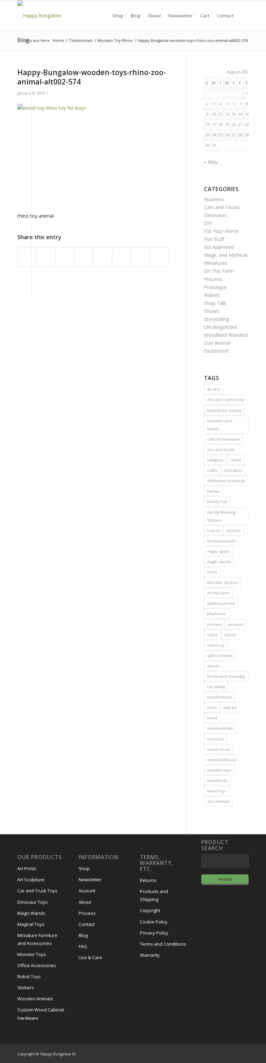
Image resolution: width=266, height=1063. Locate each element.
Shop (84, 868)
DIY (208, 223)
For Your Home (221, 231)
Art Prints (26, 868)
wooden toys (219, 770)
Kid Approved (219, 247)
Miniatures (216, 263)
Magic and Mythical (225, 255)
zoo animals (218, 801)
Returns (148, 880)
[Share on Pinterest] (65, 257)
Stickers (25, 987)
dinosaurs (233, 470)
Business (214, 199)
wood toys (216, 790)
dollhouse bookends (226, 480)
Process (213, 279)
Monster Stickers (222, 582)
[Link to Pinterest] (243, 1053)
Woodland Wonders (226, 335)
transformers (219, 697)
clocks (235, 459)
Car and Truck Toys (37, 891)
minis (212, 572)
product (235, 624)
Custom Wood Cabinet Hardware (40, 1014)
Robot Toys (29, 976)
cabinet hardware (223, 439)
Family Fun (217, 501)
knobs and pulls (221, 540)
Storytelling (216, 319)
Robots (212, 295)
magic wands (219, 561)
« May (211, 162)
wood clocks (218, 749)
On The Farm (219, 271)
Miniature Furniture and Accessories (37, 939)
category (215, 459)
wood (212, 717)
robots (230, 634)
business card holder (219, 424)
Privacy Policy (154, 933)
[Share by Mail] (159, 257)
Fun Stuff (214, 239)
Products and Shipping (154, 895)
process (214, 624)
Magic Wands (31, 913)
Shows (211, 311)
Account (87, 891)
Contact (87, 924)
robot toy (215, 645)
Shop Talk (215, 303)
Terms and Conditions (163, 944)
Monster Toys (31, 954)
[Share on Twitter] (46, 257)
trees (212, 707)
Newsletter (90, 879)
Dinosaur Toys (32, 902)
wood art (215, 738)
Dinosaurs (215, 215)
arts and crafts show (225, 399)
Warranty (150, 955)
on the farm (218, 592)
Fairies (213, 491)
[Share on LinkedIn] (83, 257)
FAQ (83, 946)
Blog (23, 40)
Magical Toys (30, 924)
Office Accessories (36, 965)
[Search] (243, 15)
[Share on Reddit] (140, 257)
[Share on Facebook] (27, 257)
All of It (213, 389)
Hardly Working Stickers (221, 516)
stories (213, 665)
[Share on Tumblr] (103, 257)
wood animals (220, 728)
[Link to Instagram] (212, 1053)
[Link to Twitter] (233, 1053)
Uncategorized (220, 327)
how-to (213, 530)
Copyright (150, 910)
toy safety (216, 686)
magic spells (218, 551)
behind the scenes (224, 410)
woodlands (217, 780)
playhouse (216, 613)
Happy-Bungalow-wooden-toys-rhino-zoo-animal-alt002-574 (91, 77)
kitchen (234, 530)
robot (212, 634)
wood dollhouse (222, 759)
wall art (230, 707)
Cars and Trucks (222, 207)
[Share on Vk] (121, 257)
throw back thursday (226, 676)
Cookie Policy (154, 922)
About (85, 902)
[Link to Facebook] (223, 1053)
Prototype (215, 287)
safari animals (219, 655)
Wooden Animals (35, 999)
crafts (212, 470)
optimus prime (221, 603)
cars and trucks (221, 449)
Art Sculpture (30, 879)
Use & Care (90, 957)
